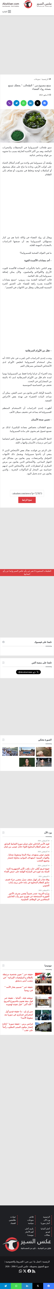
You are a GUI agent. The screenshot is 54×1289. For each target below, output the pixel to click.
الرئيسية (45, 79)
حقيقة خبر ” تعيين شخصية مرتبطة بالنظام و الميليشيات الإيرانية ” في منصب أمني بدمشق (18, 977)
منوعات (37, 79)
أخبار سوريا (45, 1223)
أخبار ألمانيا (45, 1229)
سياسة (31, 1223)
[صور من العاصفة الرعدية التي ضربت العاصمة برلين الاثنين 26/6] (44, 762)
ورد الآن (47, 1220)
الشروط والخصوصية (14, 1262)
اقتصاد (13, 1223)
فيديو (48, 1232)
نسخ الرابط (27, 500)
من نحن (28, 1262)
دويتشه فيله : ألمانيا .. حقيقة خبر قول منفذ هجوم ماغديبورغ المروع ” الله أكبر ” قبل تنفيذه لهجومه (18, 1001)
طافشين (12, 1220)
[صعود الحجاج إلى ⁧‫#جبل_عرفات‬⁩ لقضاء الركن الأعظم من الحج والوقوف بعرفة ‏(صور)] (10, 751)
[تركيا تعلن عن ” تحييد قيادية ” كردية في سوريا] (27, 762)
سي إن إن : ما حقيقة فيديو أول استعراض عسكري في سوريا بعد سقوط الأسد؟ (18, 1014)
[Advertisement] (27, 45)
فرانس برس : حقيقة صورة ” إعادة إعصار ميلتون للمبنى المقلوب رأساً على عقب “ (17, 1027)
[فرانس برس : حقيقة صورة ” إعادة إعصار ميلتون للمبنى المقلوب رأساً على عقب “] (43, 1027)
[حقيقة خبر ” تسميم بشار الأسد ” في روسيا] (43, 990)
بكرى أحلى (29, 1229)
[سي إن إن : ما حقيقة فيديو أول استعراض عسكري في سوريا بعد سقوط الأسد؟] (43, 1015)
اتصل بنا (37, 1262)
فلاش (31, 1217)
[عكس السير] (27, 4)
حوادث (13, 1217)
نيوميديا (30, 1235)
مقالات (47, 1235)
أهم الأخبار (29, 1232)
